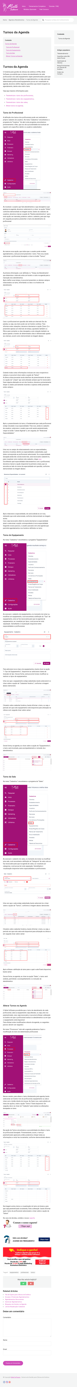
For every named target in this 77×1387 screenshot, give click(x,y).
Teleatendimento (62, 53)
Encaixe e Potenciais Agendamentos (17, 1297)
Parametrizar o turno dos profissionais (19, 95)
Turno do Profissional (12, 47)
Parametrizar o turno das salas (16, 102)
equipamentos (14, 1272)
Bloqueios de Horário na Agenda (15, 1304)
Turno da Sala (10, 53)
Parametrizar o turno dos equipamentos (20, 99)
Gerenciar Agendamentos (13, 1302)
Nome (5, 1340)
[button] (23, 1283)
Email (5, 1349)
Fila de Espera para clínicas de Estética (18, 1295)
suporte (32, 1218)
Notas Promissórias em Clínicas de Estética (63, 67)
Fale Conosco (44, 9)
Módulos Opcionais (30, 9)
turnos (33, 1272)
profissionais (24, 1272)
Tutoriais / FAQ (54, 6)
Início (24, 6)
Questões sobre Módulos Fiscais (63, 57)
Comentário (7, 1317)
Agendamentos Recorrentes (14, 1299)
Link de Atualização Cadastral (15, 1307)
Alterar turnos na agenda (14, 106)
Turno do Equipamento (13, 50)
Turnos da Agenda (11, 44)
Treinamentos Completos (37, 6)
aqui (39, 459)
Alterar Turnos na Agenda (14, 56)
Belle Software (15, 1377)
